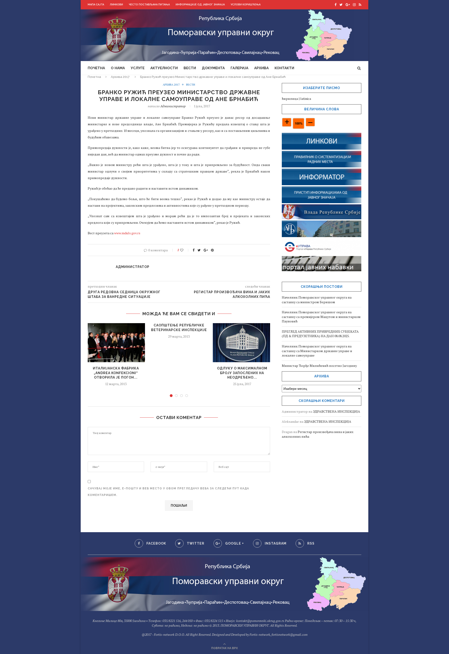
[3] (181, 395)
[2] (176, 395)
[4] (186, 395)
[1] (171, 395)
